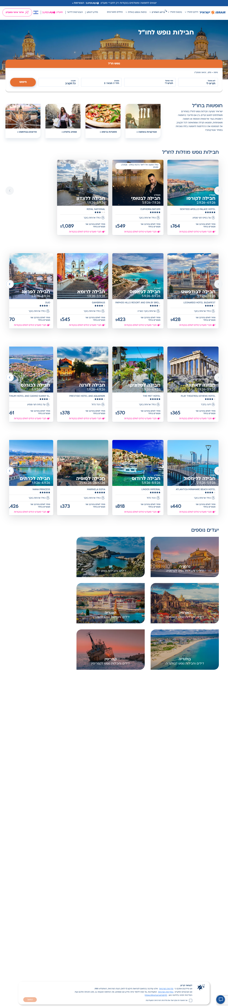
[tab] (114, 64)
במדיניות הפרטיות (165, 992)
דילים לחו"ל (192, 12)
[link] (193, 198)
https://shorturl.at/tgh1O (156, 995)
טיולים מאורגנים (115, 12)
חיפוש (23, 82)
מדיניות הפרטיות (166, 989)
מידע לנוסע (92, 12)
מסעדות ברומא (109, 132)
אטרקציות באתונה (147, 132)
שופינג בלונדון (70, 132)
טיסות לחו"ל (176, 12)
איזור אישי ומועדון (15, 12)
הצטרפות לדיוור (75, 12)
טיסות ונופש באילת (137, 12)
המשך (30, 1000)
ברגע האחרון (158, 12)
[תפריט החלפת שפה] (35, 12)
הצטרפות (79, 3)
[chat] (220, 999)
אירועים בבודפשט (28, 132)
